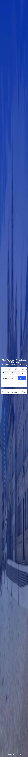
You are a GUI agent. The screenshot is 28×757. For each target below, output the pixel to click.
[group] (6, 373)
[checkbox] (23, 369)
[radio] (5, 369)
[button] (25, 1)
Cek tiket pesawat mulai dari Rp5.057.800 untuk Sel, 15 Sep (13, 365)
